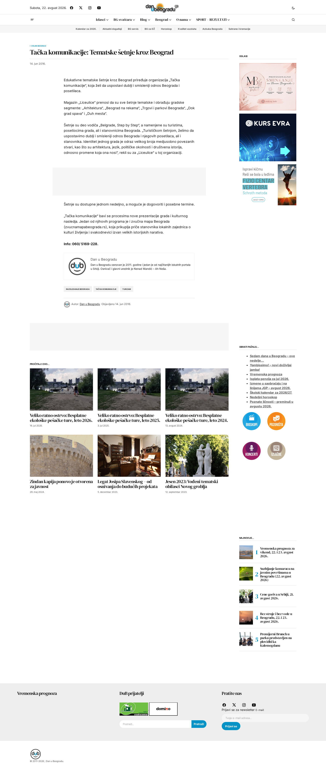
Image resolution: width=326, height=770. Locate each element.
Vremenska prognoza (266, 374)
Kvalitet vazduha (187, 28)
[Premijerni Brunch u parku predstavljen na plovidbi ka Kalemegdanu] (246, 639)
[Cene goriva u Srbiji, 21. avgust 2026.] (246, 596)
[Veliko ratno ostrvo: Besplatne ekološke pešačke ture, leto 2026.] (61, 389)
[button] (293, 7)
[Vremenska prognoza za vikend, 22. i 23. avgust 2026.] (246, 552)
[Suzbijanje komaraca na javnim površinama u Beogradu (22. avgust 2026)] (246, 574)
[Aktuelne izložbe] (276, 450)
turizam (126, 289)
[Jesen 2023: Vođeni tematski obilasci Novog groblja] (197, 456)
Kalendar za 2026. (86, 28)
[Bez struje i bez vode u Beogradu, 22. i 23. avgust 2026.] (246, 618)
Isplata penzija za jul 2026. (269, 379)
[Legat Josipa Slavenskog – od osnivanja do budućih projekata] (129, 456)
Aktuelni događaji (112, 28)
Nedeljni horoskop (263, 397)
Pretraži (199, 724)
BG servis (133, 28)
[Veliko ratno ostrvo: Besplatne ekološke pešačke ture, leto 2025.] (129, 389)
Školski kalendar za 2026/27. (271, 392)
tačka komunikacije (106, 289)
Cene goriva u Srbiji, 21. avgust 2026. (277, 596)
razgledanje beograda (78, 289)
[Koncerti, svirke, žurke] (251, 450)
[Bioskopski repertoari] (251, 421)
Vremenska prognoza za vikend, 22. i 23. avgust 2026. (277, 552)
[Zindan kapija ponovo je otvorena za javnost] (61, 456)
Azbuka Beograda (212, 28)
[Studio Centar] (134, 709)
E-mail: (260, 710)
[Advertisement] (126, 180)
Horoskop (166, 28)
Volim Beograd (38, 46)
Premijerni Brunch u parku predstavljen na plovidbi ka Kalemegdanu (276, 639)
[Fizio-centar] (267, 184)
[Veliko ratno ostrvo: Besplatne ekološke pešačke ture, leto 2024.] (197, 389)
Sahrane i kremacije (239, 28)
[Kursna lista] (267, 86)
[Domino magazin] (163, 709)
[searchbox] (155, 724)
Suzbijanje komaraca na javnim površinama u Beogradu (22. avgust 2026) (277, 574)
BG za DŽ (150, 28)
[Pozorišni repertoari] (276, 421)
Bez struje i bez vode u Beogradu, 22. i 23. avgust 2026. (276, 617)
